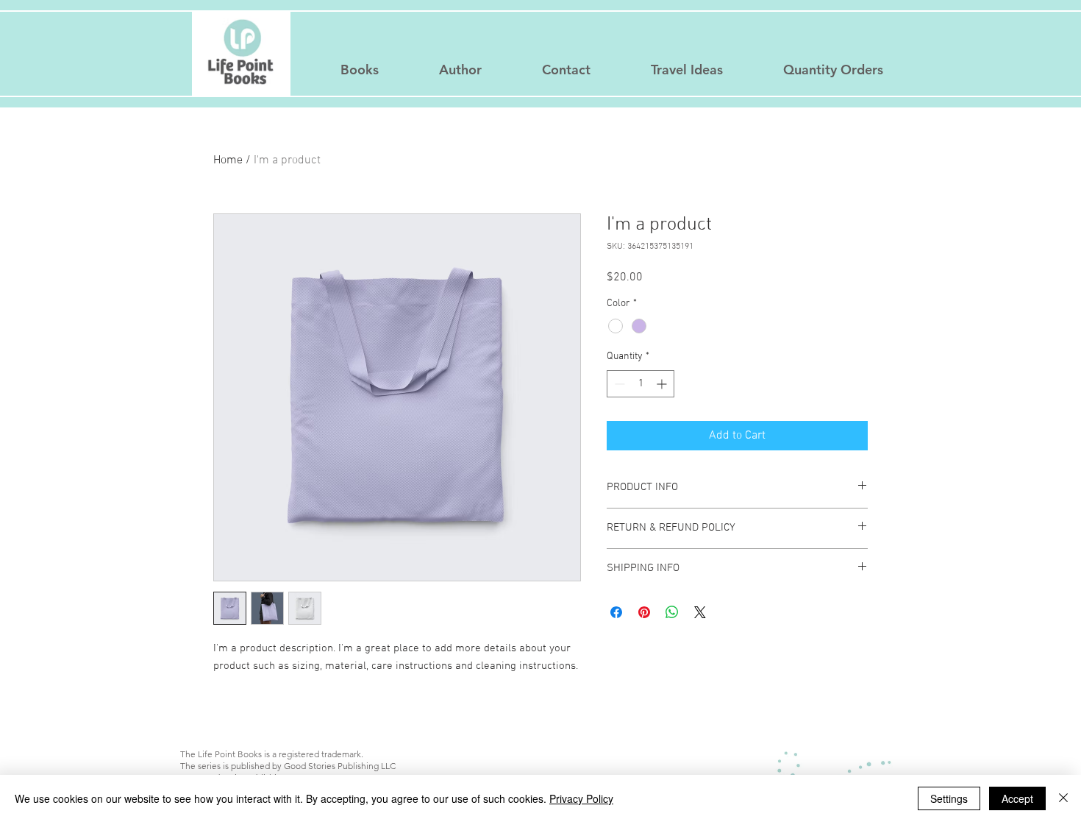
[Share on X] (700, 612)
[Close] (1063, 798)
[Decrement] (618, 384)
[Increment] (663, 384)
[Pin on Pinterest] (644, 612)
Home (228, 160)
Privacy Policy (581, 798)
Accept (1017, 798)
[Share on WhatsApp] (672, 612)
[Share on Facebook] (616, 612)
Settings (949, 798)
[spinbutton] (640, 384)
